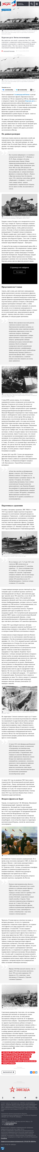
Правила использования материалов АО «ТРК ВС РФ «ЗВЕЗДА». (18, 1141)
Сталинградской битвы (22, 94)
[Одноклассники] (34, 1072)
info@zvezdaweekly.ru (11, 1123)
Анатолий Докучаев (8, 51)
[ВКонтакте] (31, 1072)
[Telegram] (36, 1072)
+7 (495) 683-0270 (9, 1124)
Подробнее (4, 1138)
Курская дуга (29, 101)
